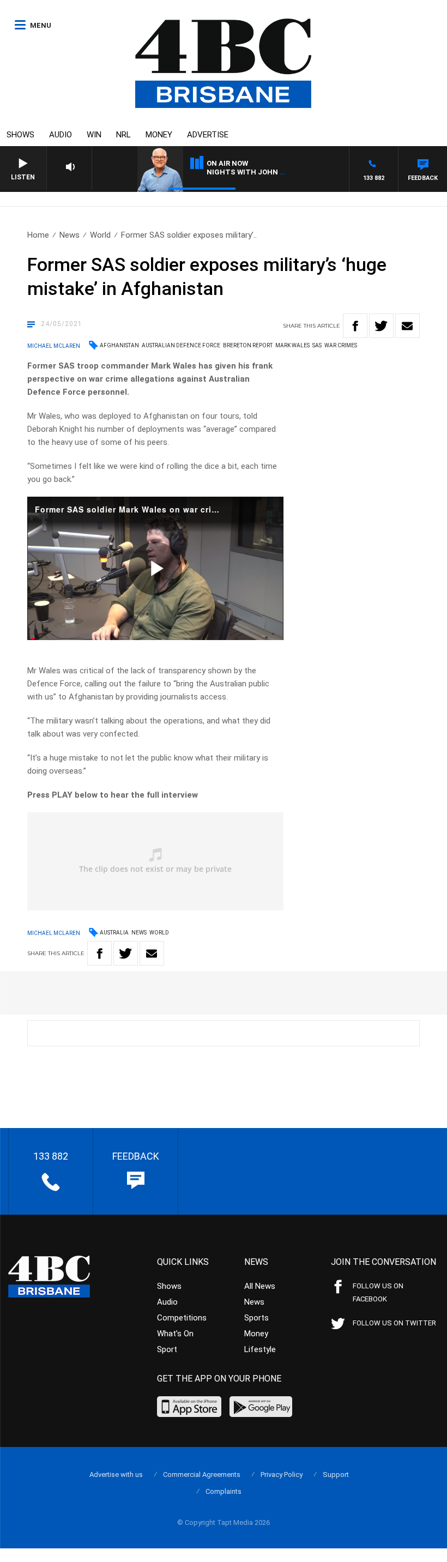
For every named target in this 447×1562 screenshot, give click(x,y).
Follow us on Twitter (394, 1323)
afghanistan (119, 345)
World (100, 235)
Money (159, 135)
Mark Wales (292, 345)
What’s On (175, 1333)
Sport (167, 1349)
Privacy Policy (282, 1474)
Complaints (223, 1491)
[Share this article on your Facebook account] (355, 325)
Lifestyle (260, 1349)
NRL (123, 135)
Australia (114, 933)
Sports (256, 1318)
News (69, 235)
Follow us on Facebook (378, 1292)
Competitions (182, 1318)
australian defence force (181, 345)
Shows (20, 135)
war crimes (340, 345)
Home (38, 235)
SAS (317, 345)
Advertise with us (116, 1474)
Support (336, 1474)
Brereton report (248, 345)
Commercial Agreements (201, 1474)
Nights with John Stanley (260, 172)
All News (259, 1286)
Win (94, 135)
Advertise (207, 135)
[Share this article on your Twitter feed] (381, 325)
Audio (60, 135)
